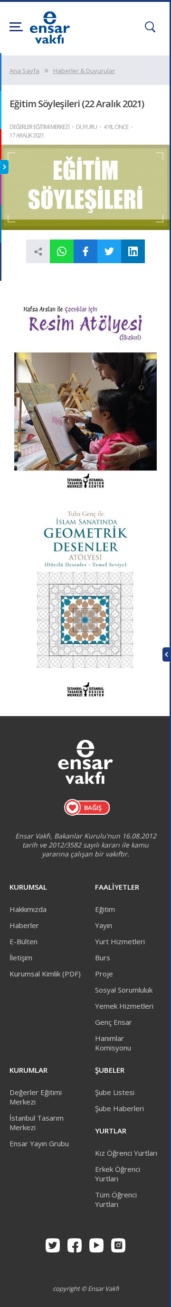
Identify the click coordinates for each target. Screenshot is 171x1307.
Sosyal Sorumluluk (123, 989)
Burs (102, 957)
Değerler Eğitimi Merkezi (36, 1096)
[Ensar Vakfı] (50, 41)
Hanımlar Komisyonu (113, 1042)
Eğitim (105, 909)
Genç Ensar (113, 1022)
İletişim (21, 957)
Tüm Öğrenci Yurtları (116, 1199)
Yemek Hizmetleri (124, 1006)
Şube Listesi (114, 1092)
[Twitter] (53, 1245)
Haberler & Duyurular (84, 70)
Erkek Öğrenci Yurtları (117, 1173)
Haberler (24, 925)
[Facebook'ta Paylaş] (85, 251)
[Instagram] (118, 1245)
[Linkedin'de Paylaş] (133, 251)
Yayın (103, 925)
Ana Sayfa (24, 70)
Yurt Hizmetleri (120, 941)
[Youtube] (96, 1245)
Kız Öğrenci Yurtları (126, 1153)
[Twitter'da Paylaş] (109, 251)
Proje (104, 973)
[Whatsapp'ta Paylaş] (62, 251)
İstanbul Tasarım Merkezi (37, 1122)
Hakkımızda (28, 909)
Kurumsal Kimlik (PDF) (45, 973)
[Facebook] (74, 1245)
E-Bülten (24, 941)
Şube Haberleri (119, 1108)
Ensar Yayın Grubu (39, 1143)
